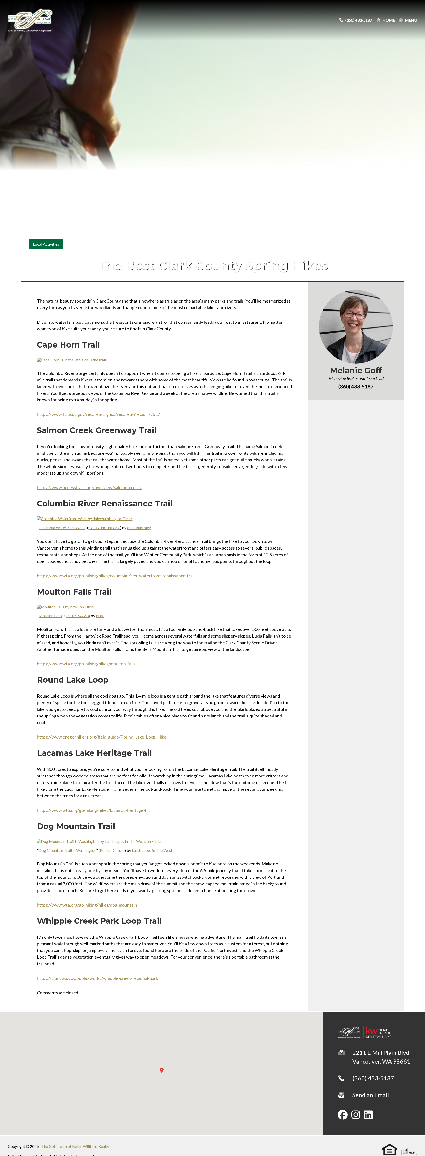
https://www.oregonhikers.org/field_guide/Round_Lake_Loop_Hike (101, 737)
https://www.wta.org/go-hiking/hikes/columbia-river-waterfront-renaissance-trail (116, 575)
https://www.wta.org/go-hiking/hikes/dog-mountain (87, 904)
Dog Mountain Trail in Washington (67, 850)
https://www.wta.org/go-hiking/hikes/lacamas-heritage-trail (94, 810)
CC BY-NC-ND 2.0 (104, 527)
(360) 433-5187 (373, 1078)
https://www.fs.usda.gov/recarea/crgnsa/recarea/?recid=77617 (98, 414)
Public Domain (112, 850)
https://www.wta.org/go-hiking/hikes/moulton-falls (86, 663)
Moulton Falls (50, 615)
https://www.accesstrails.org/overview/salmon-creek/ (89, 487)
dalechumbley (139, 527)
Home (388, 20)
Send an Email (370, 1094)
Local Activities (46, 244)
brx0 (100, 615)
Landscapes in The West (152, 850)
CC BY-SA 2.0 (77, 615)
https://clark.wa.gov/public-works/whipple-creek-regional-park (97, 978)
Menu (411, 20)
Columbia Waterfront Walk (62, 527)
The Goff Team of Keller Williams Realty (75, 1146)
